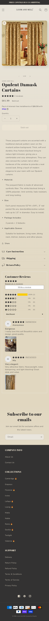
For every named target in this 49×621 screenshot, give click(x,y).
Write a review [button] (24, 287)
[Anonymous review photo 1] (10, 344)
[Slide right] (30, 76)
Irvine (7, 495)
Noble (7, 518)
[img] (19, 322)
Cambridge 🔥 (11, 478)
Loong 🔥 (9, 507)
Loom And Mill (21, 616)
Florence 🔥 (10, 490)
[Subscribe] (41, 437)
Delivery (8, 557)
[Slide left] (19, 76)
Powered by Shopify (31, 616)
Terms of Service (12, 580)
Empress (8, 484)
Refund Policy (11, 568)
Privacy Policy (11, 585)
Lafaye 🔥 (9, 501)
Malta (7, 513)
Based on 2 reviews (14, 284)
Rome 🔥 (9, 524)
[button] (3, 10)
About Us (9, 457)
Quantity (5, 113)
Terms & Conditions (13, 574)
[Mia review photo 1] (10, 382)
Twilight (8, 535)
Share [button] (7, 243)
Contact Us (9, 462)
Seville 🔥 (9, 530)
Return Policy (10, 563)
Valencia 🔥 (10, 541)
